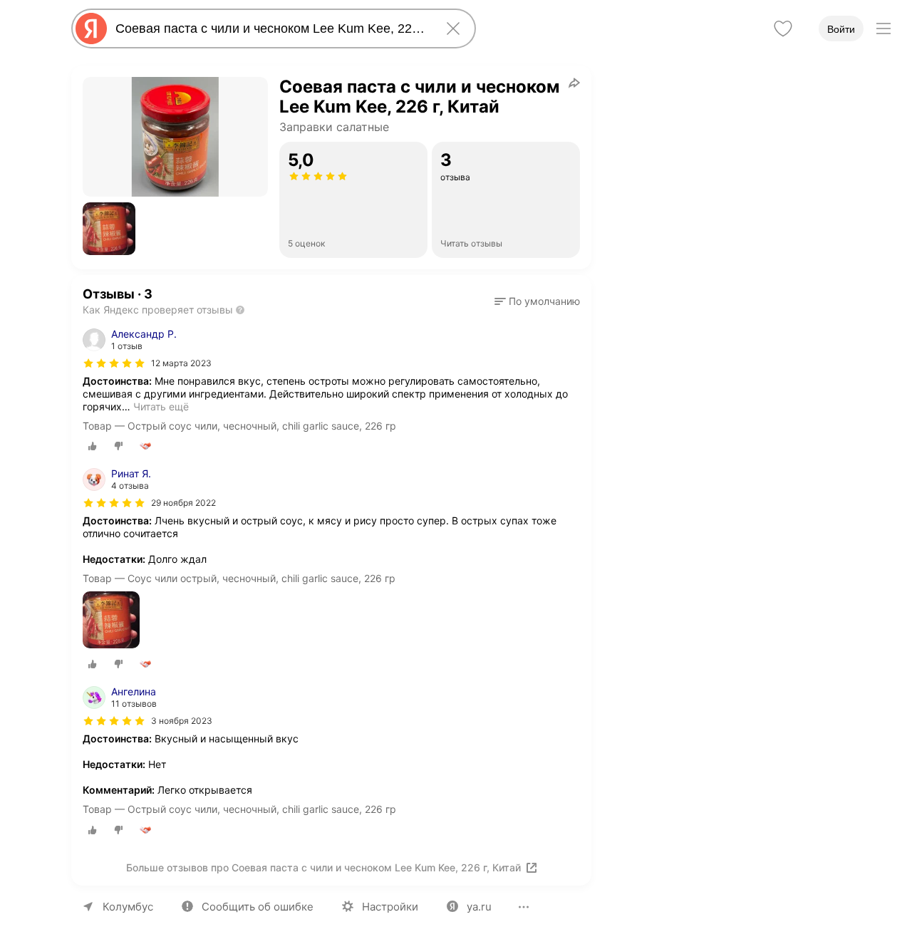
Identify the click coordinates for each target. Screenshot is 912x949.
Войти (841, 29)
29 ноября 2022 (183, 502)
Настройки (390, 906)
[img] (114, 363)
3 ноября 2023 (181, 720)
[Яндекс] (91, 28)
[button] (109, 228)
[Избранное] (783, 28)
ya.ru (479, 906)
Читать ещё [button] (161, 406)
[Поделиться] (574, 82)
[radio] (93, 446)
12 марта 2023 (181, 363)
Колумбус (128, 906)
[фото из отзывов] (111, 620)
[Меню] (883, 28)
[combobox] (271, 28)
